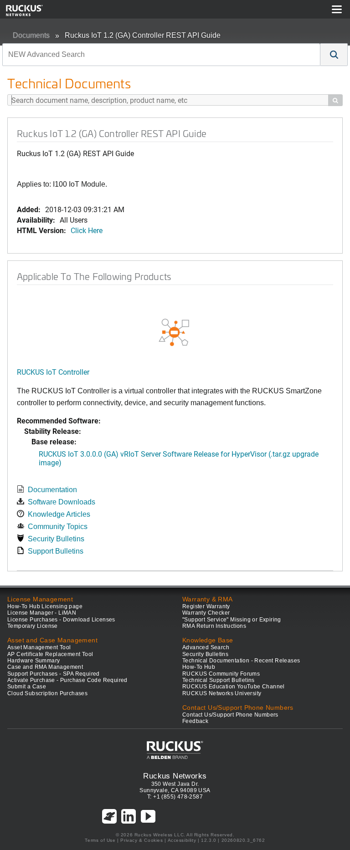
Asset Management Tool (39, 647)
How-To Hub (198, 667)
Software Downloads (61, 502)
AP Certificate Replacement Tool (50, 654)
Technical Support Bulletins (218, 680)
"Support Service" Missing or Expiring (231, 619)
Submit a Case (26, 686)
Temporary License (32, 626)
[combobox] (161, 54)
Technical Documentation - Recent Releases (241, 660)
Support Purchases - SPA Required (53, 674)
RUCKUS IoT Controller (53, 372)
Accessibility (182, 840)
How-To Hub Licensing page (44, 606)
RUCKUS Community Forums (221, 674)
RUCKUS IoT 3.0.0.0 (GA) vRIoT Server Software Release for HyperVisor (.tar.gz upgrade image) (179, 458)
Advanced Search (205, 647)
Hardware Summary (33, 660)
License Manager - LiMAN (41, 613)
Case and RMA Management (45, 667)
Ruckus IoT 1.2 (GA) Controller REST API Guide (143, 35)
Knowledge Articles (59, 514)
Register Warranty (206, 606)
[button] (334, 54)
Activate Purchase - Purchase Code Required (67, 680)
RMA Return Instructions (214, 626)
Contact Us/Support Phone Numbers (230, 715)
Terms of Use (100, 840)
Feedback (195, 721)
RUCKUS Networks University (221, 693)
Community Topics (58, 526)
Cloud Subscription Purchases (47, 693)
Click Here (87, 230)
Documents (31, 35)
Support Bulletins (55, 551)
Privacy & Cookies (141, 840)
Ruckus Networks (174, 776)
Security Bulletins (56, 539)
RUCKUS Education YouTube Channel (233, 686)
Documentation (52, 490)
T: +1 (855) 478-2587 (175, 797)
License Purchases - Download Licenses (61, 619)
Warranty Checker (206, 613)
